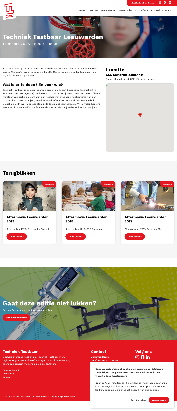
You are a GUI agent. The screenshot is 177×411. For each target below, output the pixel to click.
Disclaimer (9, 373)
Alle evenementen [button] (16, 317)
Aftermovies (126, 10)
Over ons (93, 10)
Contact (166, 10)
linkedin (148, 357)
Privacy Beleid (11, 370)
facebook (142, 357)
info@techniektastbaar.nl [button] (142, 3)
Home (81, 10)
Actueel (155, 10)
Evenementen (108, 10)
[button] (160, 2)
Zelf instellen (138, 400)
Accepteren (159, 400)
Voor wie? (140, 10)
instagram (137, 357)
